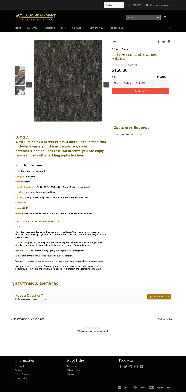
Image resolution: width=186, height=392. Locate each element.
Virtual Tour (97, 28)
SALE (63, 28)
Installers (78, 28)
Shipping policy (73, 370)
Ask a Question (160, 297)
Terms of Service (22, 374)
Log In (168, 28)
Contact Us (117, 28)
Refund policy (21, 378)
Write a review (136, 134)
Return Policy (72, 366)
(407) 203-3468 (133, 5)
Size (114, 77)
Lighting (50, 28)
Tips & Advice (21, 366)
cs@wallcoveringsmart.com (158, 5)
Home (18, 28)
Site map (70, 374)
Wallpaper (33, 28)
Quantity (161, 77)
